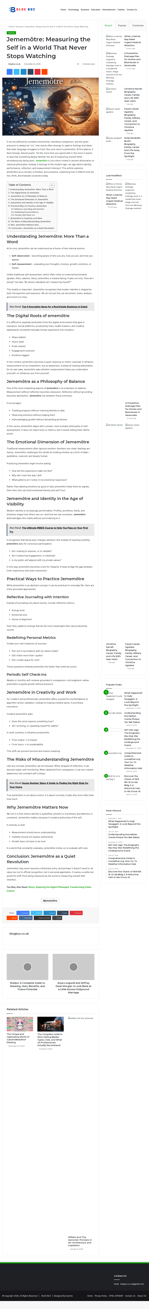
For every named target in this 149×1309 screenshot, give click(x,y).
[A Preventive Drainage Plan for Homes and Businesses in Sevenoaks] (114, 68)
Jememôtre (41, 160)
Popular (122, 25)
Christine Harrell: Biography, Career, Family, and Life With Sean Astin (133, 95)
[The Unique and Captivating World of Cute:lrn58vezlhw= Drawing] (20, 1024)
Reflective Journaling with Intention (29, 209)
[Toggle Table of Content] (51, 185)
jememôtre (51, 900)
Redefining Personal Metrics (27, 212)
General (19, 26)
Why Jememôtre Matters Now (25, 225)
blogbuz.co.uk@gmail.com (132, 1284)
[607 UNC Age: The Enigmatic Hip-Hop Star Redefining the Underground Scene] (114, 734)
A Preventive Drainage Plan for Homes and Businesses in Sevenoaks (132, 59)
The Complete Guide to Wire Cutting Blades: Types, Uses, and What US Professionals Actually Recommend (49, 1040)
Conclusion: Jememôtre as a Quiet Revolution (32, 228)
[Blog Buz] (22, 9)
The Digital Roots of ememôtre (24, 193)
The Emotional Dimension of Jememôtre (29, 199)
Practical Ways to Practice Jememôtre (29, 206)
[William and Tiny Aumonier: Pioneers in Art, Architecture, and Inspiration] (81, 1125)
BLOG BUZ (46, 1296)
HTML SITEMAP (116, 1296)
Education (95, 9)
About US (141, 1296)
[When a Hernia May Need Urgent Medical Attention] (114, 41)
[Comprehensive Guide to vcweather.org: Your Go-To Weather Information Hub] (114, 757)
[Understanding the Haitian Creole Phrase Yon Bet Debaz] (114, 717)
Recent (108, 25)
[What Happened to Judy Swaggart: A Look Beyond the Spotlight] (114, 697)
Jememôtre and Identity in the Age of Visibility (32, 202)
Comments (138, 25)
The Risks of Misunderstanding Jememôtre (31, 221)
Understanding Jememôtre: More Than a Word (31, 189)
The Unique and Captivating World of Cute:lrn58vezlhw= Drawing (18, 1038)
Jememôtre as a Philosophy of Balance (29, 196)
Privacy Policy (101, 1296)
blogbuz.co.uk (14, 64)
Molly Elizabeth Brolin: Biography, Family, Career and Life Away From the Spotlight (132, 147)
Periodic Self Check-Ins (25, 215)
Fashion (121, 9)
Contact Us (132, 9)
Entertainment (109, 9)
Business (85, 9)
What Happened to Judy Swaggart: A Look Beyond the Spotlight (133, 699)
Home (63, 9)
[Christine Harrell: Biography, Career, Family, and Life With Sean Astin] (114, 92)
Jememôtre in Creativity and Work (26, 218)
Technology (73, 9)
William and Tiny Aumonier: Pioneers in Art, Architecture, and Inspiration (80, 1241)
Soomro (69, 1296)
